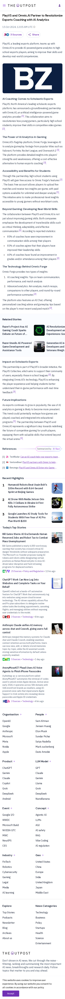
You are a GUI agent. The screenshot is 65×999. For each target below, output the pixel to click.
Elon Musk (41, 731)
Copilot (6, 783)
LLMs (38, 819)
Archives (6, 933)
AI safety (40, 830)
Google (6, 726)
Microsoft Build (10, 825)
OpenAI (6, 720)
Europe (39, 872)
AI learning (8, 892)
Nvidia (5, 746)
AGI (38, 825)
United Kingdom (44, 882)
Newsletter (8, 922)
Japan (39, 887)
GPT (38, 767)
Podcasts (7, 917)
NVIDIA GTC (9, 830)
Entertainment (43, 943)
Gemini (6, 773)
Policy (39, 922)
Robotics (7, 866)
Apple (5, 751)
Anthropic (7, 731)
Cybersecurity (9, 872)
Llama (39, 783)
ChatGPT (7, 767)
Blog (4, 927)
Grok (5, 788)
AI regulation (42, 845)
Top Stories (8, 912)
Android (6, 798)
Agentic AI (41, 814)
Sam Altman (42, 720)
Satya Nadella (43, 741)
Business (40, 917)
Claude (6, 778)
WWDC (6, 819)
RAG (38, 835)
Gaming (6, 877)
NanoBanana (43, 798)
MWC (5, 835)
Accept (10, 993)
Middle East (42, 892)
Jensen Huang (43, 726)
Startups (40, 927)
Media (5, 887)
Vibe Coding (42, 840)
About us (7, 938)
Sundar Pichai (43, 736)
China (38, 866)
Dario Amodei (43, 751)
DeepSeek (8, 793)
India (38, 877)
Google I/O (8, 814)
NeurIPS (6, 840)
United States (43, 861)
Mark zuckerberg (45, 746)
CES (4, 845)
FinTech (6, 861)
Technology (42, 912)
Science (40, 938)
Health (39, 933)
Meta (5, 741)
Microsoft (7, 736)
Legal (5, 882)
